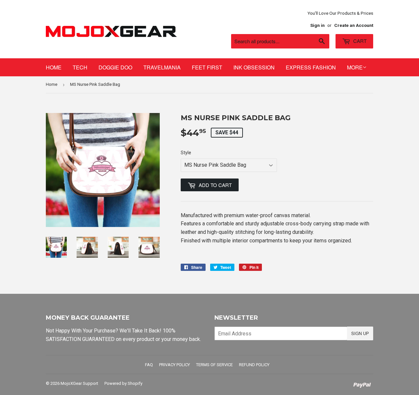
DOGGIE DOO (115, 67)
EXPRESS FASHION (311, 67)
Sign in (317, 25)
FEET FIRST (207, 67)
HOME (54, 67)
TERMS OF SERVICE (214, 364)
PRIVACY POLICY (174, 364)
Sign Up (360, 333)
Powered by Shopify (123, 383)
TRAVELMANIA (162, 67)
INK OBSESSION (254, 67)
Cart (359, 40)
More (355, 67)
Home (51, 84)
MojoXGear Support (79, 383)
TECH (80, 67)
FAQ (149, 364)
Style (186, 152)
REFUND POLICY (254, 364)
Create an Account (353, 25)
